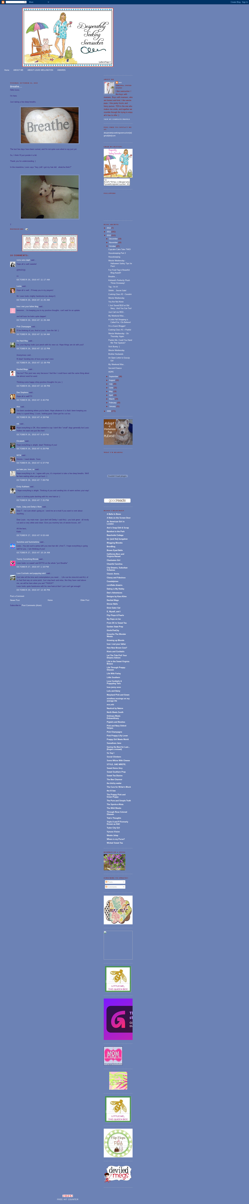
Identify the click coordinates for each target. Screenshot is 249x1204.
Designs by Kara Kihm (117, 596)
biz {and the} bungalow (117, 539)
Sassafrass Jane (114, 743)
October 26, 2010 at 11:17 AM (33, 280)
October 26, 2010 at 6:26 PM (33, 449)
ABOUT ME (18, 70)
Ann (18, 407)
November (113, 242)
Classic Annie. (113, 574)
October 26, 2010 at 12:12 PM (33, 349)
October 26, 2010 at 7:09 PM (33, 480)
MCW (19, 455)
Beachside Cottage (115, 535)
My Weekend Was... (116, 316)
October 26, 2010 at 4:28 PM (33, 417)
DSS (120, 83)
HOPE (111, 372)
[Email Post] (26, 229)
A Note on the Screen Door (119, 518)
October (112, 246)
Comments (112, 887)
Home (6, 70)
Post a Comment (17, 596)
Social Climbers (114, 757)
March (112, 399)
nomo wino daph (23, 260)
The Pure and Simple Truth (119, 801)
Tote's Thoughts (114, 818)
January (112, 406)
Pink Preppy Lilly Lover (117, 736)
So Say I (110, 753)
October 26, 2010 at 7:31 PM (33, 500)
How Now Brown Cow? (117, 648)
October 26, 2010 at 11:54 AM (33, 334)
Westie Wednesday (116, 298)
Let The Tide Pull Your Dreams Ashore (117, 656)
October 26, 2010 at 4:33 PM (33, 434)
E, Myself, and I (114, 611)
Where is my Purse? (116, 839)
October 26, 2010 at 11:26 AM (33, 320)
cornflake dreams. (115, 585)
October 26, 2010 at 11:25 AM (33, 300)
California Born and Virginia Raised (115, 555)
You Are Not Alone (115, 302)
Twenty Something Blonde (27, 559)
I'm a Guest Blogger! (117, 326)
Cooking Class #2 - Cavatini (120, 294)
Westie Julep (112, 835)
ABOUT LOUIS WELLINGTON (40, 70)
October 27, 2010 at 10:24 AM (33, 553)
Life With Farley (114, 673)
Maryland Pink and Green (118, 695)
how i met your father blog (27, 306)
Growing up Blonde (115, 640)
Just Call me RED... (116, 312)
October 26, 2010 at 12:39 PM (33, 363)
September (114, 376)
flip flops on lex (114, 619)
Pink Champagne (24, 327)
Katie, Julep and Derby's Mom (29, 507)
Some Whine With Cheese (118, 760)
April (111, 395)
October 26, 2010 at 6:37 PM (33, 463)
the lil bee (111, 791)
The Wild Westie (114, 808)
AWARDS (61, 70)
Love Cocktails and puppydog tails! (31, 573)
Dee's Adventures (114, 593)
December (113, 239)
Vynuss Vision (113, 832)
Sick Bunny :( (114, 346)
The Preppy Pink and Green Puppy (116, 796)
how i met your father (116, 644)
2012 (109, 228)
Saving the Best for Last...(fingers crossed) (118, 748)
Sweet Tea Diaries (114, 776)
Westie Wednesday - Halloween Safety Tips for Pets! (120, 263)
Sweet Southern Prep (116, 772)
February (113, 403)
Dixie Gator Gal (113, 608)
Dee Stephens (22, 392)
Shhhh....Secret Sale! (117, 290)
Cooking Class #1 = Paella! (119, 330)
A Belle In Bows (114, 514)
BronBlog (111, 546)
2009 (109, 411)
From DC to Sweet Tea (117, 623)
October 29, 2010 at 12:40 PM (33, 590)
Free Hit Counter (67, 1199)
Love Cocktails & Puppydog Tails (114, 682)
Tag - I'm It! (113, 287)
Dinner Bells (112, 604)
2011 (109, 232)
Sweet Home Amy (114, 768)
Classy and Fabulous (116, 578)
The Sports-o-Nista (115, 804)
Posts (110, 882)
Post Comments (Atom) (32, 605)
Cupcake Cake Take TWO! (119, 249)
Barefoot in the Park (115, 531)
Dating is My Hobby (115, 589)
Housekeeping (114, 257)
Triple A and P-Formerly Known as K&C (117, 823)
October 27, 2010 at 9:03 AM (33, 535)
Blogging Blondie (114, 543)
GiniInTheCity (113, 630)
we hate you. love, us (25, 469)
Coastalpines (112, 581)
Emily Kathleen (23, 487)
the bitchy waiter (114, 783)
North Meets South (115, 712)
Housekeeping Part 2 (117, 253)
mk (18, 424)
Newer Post (15, 600)
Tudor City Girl (113, 828)
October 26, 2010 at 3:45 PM (33, 400)
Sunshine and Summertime (28, 542)
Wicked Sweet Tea (115, 843)
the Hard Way (22, 341)
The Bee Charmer (114, 779)
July (111, 384)
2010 (109, 235)
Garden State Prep (115, 627)
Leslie (19, 286)
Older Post (84, 600)
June (111, 388)
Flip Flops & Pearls (115, 615)
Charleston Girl (113, 560)
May (111, 391)
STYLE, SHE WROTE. (116, 764)
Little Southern (113, 677)
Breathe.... (16, 86)
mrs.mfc (110, 705)
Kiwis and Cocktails (115, 651)
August (112, 380)
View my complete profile (117, 119)
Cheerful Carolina (114, 564)
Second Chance (115, 368)
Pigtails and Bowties (116, 722)
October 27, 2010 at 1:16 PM (33, 567)
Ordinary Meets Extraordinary (113, 717)
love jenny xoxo (114, 687)
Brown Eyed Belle (115, 550)
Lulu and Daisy (113, 691)
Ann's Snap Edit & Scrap (118, 528)
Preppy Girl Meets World (118, 739)
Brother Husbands (115, 354)
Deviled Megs (22, 369)
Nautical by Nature (115, 708)
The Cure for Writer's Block (119, 787)
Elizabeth (20, 441)
